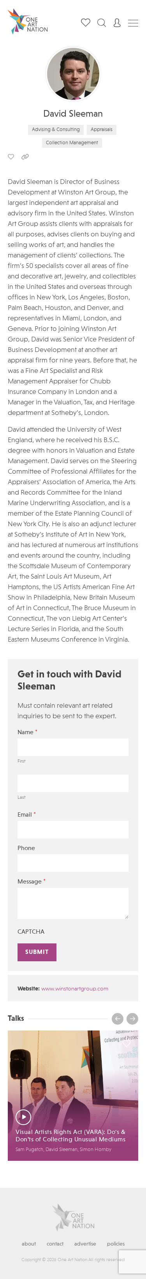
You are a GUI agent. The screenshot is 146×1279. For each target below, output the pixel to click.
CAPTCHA (31, 932)
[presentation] (117, 1019)
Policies (116, 1244)
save (11, 157)
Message (32, 881)
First (21, 761)
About (29, 1244)
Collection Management (72, 142)
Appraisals (102, 129)
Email (27, 815)
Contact (55, 1244)
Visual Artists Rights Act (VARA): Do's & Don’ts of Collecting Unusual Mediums (70, 1136)
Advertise (85, 1244)
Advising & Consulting (56, 129)
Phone (26, 848)
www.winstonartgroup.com (74, 989)
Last (21, 797)
